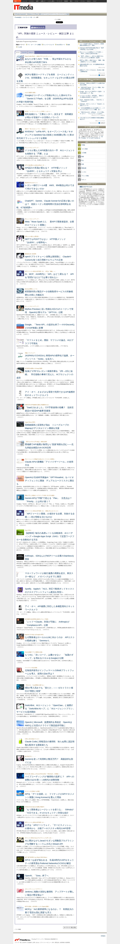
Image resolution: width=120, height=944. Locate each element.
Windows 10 (30, 14)
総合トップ (17, 1)
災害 (82, 164)
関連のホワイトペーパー (38, 27)
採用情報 (62, 942)
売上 (82, 160)
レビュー (31, 52)
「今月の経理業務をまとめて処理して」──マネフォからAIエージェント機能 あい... (92, 108)
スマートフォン (54, 14)
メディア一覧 (18, 942)
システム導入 (51, 1)
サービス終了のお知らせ (92, 127)
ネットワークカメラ (48, 44)
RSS (53, 942)
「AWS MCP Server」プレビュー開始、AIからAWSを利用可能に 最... (92, 88)
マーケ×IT (59, 1)
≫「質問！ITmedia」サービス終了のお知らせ (91, 137)
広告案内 (29, 942)
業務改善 (83, 168)
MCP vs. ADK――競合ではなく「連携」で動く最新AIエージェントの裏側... (92, 61)
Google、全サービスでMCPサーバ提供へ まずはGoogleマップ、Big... (92, 92)
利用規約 (103, 936)
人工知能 (66, 14)
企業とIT (43, 1)
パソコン (82, 1)
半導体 (83, 145)
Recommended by (94, 75)
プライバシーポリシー (45, 942)
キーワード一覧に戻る (70, 927)
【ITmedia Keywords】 (20, 14)
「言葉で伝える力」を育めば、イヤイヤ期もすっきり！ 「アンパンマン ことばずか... (92, 113)
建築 (82, 156)
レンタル (83, 172)
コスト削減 (84, 149)
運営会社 (57, 942)
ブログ (94, 1)
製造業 (66, 1)
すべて (18, 52)
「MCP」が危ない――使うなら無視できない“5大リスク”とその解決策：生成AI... (91, 56)
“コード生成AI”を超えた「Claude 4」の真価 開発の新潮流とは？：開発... (92, 44)
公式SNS (24, 942)
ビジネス (31, 1)
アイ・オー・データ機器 (34, 44)
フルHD (20, 47)
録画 (68, 44)
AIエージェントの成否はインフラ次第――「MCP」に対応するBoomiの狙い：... (91, 52)
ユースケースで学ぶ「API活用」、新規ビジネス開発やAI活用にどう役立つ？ (92, 96)
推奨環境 (67, 942)
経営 (37, 1)
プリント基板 (85, 175)
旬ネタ (89, 1)
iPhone (36, 14)
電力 (71, 1)
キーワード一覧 (27, 17)
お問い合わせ (36, 942)
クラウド (61, 14)
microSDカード (61, 44)
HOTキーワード (91, 184)
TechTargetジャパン (94, 41)
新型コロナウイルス (44, 14)
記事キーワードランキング (92, 142)
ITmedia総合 (18, 17)
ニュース (24, 1)
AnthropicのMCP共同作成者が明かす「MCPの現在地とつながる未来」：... (92, 48)
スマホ (76, 1)
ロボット (83, 179)
